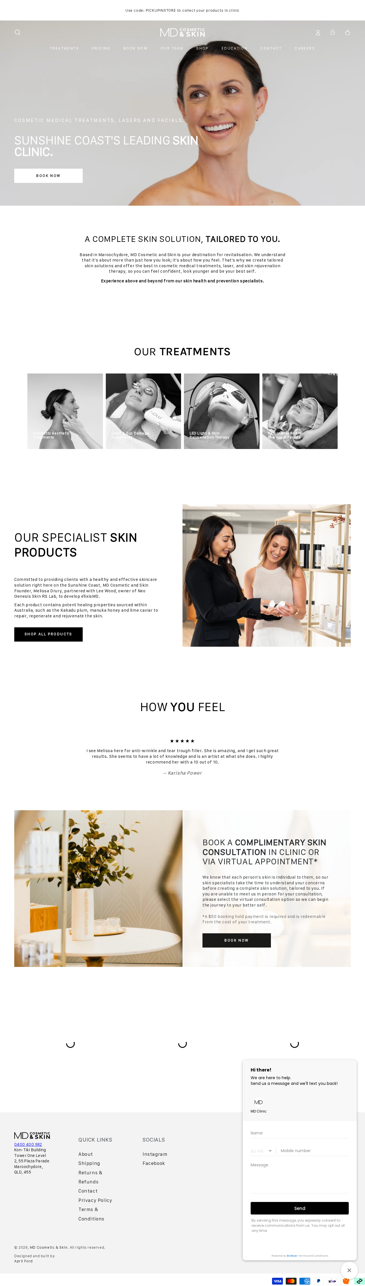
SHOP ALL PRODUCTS (48, 634)
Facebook (154, 1163)
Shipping (89, 1163)
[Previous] (67, 757)
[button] (17, 32)
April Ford (23, 1261)
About (85, 1154)
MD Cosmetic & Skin (49, 1247)
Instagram (155, 1154)
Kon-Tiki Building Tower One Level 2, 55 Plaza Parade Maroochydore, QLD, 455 (31, 1161)
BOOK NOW (48, 175)
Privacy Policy (95, 1200)
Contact (88, 1190)
